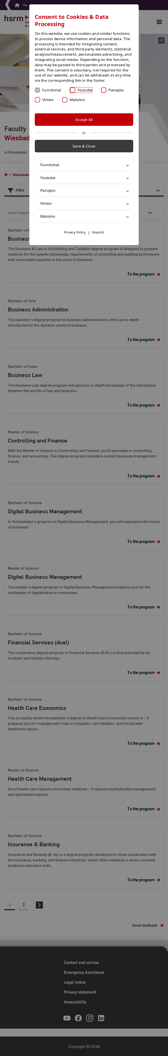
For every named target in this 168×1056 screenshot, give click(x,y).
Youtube (85, 89)
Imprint (98, 237)
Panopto (116, 89)
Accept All (84, 119)
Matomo (77, 99)
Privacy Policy (75, 237)
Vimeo (47, 99)
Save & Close (84, 146)
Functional (51, 89)
